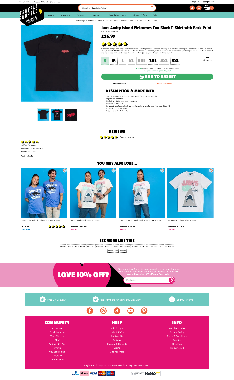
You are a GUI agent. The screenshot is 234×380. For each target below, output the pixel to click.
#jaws (116, 246)
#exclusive (170, 246)
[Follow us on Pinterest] (144, 310)
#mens (63, 246)
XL (131, 61)
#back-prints (113, 251)
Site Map (177, 344)
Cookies (177, 340)
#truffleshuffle (151, 246)
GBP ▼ (211, 2)
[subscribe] (171, 280)
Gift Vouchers (117, 352)
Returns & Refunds (117, 344)
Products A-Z (177, 348)
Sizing (117, 348)
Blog (57, 340)
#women (90, 246)
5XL (175, 61)
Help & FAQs (117, 332)
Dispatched (172, 68)
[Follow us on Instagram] (103, 310)
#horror (123, 251)
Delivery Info (120, 84)
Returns (185, 300)
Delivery (117, 340)
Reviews (57, 348)
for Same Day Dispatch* (120, 300)
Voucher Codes (177, 328)
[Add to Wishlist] (65, 170)
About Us (57, 328)
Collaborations (57, 352)
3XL (152, 61)
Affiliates (57, 356)
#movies (99, 246)
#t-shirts (108, 246)
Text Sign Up (57, 336)
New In (51, 15)
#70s (161, 246)
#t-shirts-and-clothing (76, 246)
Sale (155, 15)
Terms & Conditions (177, 336)
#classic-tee (125, 246)
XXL (141, 61)
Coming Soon (57, 359)
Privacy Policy (177, 332)
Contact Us (117, 336)
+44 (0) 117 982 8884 (199, 2)
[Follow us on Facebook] (90, 310)
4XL (164, 61)
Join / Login (117, 328)
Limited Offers (140, 15)
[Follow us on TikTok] (117, 310)
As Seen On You (57, 344)
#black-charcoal (138, 246)
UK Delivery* (56, 300)
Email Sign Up (57, 332)
